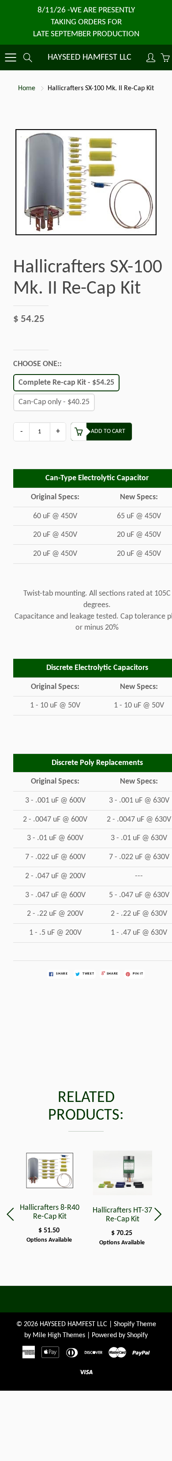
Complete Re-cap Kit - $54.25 (66, 383)
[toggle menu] (10, 57)
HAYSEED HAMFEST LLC (89, 57)
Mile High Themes (59, 1335)
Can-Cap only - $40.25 (54, 402)
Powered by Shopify (120, 1335)
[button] (159, 1214)
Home (26, 88)
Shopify (124, 1324)
